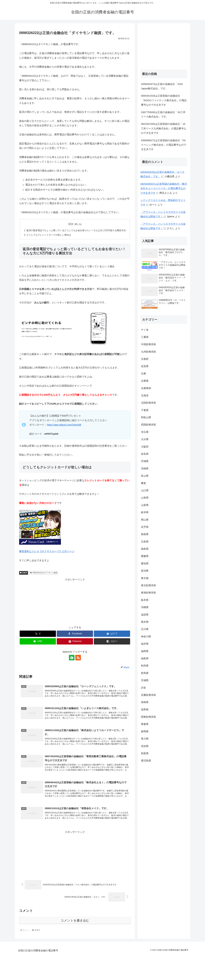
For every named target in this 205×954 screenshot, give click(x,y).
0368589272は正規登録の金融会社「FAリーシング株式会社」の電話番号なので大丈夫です (163, 145)
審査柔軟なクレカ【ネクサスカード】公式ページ (46, 551)
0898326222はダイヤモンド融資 (44, 573)
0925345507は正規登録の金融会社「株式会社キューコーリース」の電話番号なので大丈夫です (163, 188)
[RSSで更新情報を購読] (78, 657)
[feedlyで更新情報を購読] (71, 657)
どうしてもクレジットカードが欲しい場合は (48, 235)
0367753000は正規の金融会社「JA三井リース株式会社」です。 (163, 114)
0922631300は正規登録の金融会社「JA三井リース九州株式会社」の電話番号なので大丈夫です (163, 128)
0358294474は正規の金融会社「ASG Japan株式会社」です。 (162, 86)
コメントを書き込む (75, 920)
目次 (70, 224)
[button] (112, 641)
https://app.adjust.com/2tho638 (64, 424)
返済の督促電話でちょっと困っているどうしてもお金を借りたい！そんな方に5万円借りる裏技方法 (76, 230)
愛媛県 (24, 573)
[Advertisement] (75, 601)
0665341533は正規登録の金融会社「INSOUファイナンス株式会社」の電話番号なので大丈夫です (164, 100)
